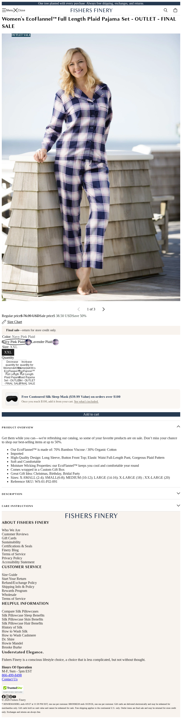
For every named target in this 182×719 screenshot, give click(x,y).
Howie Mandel (12, 643)
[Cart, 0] (175, 10)
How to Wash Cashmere (19, 635)
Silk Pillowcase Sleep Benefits (23, 615)
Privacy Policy (12, 558)
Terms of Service (14, 554)
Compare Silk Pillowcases (20, 611)
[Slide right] (103, 309)
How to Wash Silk (15, 631)
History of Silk (12, 627)
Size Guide (9, 575)
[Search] (165, 10)
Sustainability (11, 542)
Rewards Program (14, 591)
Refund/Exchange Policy (19, 583)
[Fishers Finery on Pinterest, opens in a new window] (10, 696)
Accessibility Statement (18, 562)
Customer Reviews (15, 534)
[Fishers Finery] (91, 10)
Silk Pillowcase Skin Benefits (22, 619)
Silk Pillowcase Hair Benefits (22, 623)
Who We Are (11, 530)
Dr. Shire (8, 639)
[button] (13, 689)
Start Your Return (14, 579)
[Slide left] (78, 309)
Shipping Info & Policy (18, 587)
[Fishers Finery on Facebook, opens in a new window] (3, 696)
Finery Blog (10, 550)
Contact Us (10, 679)
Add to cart (91, 414)
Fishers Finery (18, 699)
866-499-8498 (12, 675)
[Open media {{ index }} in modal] (91, 167)
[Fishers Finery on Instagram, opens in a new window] (7, 696)
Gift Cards (9, 538)
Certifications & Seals (17, 546)
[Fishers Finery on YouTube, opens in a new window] (14, 696)
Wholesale (9, 595)
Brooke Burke (12, 647)
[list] (91, 167)
